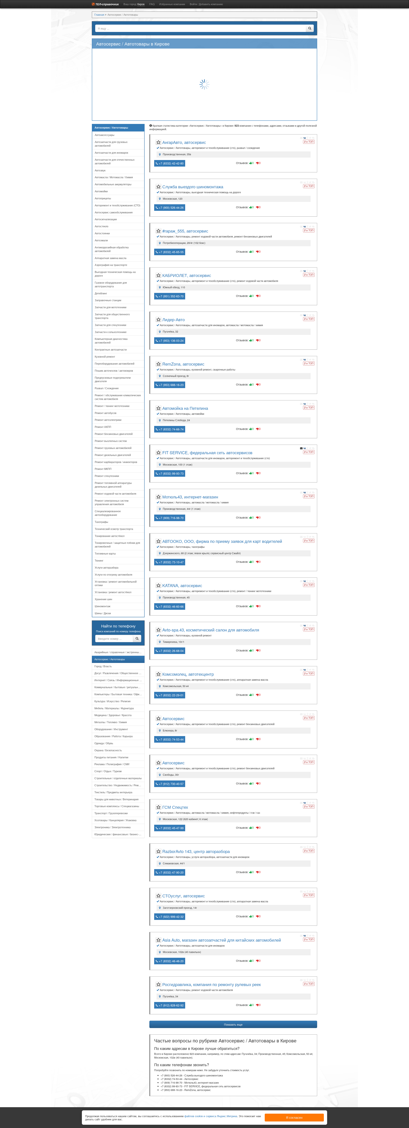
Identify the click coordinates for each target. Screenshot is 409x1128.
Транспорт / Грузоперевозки (111, 813)
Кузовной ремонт (105, 356)
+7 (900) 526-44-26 (171, 207)
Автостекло (101, 226)
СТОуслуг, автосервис (183, 896)
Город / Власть (103, 666)
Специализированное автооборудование (108, 513)
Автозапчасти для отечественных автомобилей (115, 161)
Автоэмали (101, 240)
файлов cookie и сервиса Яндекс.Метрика (210, 1116)
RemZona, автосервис (183, 364)
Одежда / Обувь (103, 743)
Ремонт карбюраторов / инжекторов (116, 462)
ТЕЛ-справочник (107, 4)
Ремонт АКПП (103, 427)
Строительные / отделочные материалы (118, 778)
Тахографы (101, 522)
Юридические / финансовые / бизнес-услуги (119, 834)
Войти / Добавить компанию (206, 4)
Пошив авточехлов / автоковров (114, 370)
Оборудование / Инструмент (111, 729)
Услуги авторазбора (106, 567)
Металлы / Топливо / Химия (110, 722)
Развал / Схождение (107, 388)
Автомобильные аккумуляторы (113, 184)
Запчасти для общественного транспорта (112, 316)
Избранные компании (172, 4)
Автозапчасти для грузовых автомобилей (111, 143)
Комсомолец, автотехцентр (188, 674)
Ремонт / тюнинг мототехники (112, 406)
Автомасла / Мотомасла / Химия (114, 177)
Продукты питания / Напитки (111, 757)
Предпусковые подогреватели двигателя (113, 379)
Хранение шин (103, 599)
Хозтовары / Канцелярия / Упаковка (115, 820)
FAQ (151, 4)
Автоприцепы (103, 198)
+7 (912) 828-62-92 (171, 1005)
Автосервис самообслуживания (114, 212)
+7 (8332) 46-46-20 (171, 961)
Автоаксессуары (104, 135)
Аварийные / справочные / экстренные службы (119, 652)
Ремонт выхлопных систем (111, 441)
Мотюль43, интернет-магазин (190, 497)
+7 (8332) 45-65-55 (171, 252)
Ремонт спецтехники (107, 476)
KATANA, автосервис (182, 585)
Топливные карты (105, 553)
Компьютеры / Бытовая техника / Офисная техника (119, 694)
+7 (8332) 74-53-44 (171, 739)
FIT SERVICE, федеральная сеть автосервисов (207, 452)
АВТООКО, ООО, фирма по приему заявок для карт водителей (222, 541)
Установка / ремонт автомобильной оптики (116, 583)
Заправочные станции (108, 300)
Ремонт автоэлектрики (108, 420)
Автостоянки (102, 233)
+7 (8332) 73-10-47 (171, 562)
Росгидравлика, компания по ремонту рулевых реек (211, 984)
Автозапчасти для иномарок (111, 152)
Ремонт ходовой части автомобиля (115, 493)
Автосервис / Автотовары (109, 659)
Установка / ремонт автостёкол (113, 592)
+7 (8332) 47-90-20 (171, 872)
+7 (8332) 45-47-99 (171, 828)
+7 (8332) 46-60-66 (171, 606)
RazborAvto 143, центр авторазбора (196, 851)
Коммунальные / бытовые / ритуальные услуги (119, 687)
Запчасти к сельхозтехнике (111, 332)
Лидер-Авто (173, 319)
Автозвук (100, 170)
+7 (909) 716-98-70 (171, 518)
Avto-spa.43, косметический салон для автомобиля (210, 630)
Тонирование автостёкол (109, 536)
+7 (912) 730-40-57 (171, 784)
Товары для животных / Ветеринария (116, 799)
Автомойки (101, 191)
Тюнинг (99, 560)
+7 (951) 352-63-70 (171, 296)
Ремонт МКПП (103, 469)
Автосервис (173, 718)
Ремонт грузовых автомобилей (113, 448)
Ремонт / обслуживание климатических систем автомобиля (118, 397)
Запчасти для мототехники (110, 307)
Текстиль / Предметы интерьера (113, 792)
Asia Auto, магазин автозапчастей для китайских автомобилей (221, 940)
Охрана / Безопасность (108, 750)
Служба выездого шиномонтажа (192, 186)
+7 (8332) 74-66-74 (171, 429)
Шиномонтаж (102, 606)
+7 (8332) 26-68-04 (171, 651)
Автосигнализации (106, 219)
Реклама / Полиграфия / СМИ (111, 764)
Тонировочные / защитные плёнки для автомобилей (117, 544)
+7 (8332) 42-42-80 (171, 163)
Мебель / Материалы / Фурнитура (114, 708)
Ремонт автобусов (105, 413)
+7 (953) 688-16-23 (171, 385)
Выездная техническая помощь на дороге (115, 273)
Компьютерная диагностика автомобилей (111, 340)
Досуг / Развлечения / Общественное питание (119, 673)
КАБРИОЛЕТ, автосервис (186, 275)
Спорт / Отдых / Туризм (108, 771)
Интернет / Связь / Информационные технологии (119, 680)
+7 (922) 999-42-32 (171, 916)
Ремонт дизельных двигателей (113, 455)
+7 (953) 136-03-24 (171, 340)
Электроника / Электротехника (112, 827)
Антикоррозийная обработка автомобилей (112, 249)
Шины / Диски (103, 613)
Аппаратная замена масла (110, 258)
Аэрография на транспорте (111, 265)
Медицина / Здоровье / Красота (112, 715)
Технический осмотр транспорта (114, 529)
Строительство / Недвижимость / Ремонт (118, 785)
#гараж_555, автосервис (185, 231)
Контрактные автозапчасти (111, 349)
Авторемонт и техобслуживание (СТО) (117, 205)
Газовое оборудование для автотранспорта (111, 284)
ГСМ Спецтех (175, 807)
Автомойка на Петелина (185, 408)
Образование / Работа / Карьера (113, 736)
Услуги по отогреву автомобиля (113, 574)
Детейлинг (101, 293)
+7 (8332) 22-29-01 (171, 695)
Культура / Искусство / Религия (112, 701)
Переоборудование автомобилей (114, 363)
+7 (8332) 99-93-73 (171, 473)
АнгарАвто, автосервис (184, 142)
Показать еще (233, 1024)
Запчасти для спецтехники (110, 325)
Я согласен (294, 1117)
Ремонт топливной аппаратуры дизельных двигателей (113, 484)
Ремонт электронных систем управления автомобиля (111, 502)
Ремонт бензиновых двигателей (114, 434)
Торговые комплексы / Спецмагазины (116, 806)
